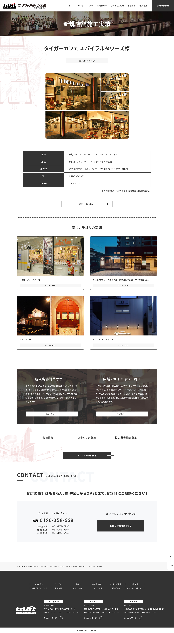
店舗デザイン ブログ (39, 588)
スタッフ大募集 (87, 437)
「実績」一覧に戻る (86, 204)
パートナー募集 (96, 588)
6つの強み (39, 584)
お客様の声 (102, 5)
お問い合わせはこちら (120, 525)
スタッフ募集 (77, 588)
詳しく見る (50, 414)
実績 (91, 5)
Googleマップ (50, 618)
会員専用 (143, 5)
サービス (81, 5)
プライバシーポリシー (135, 588)
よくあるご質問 (117, 5)
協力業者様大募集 (126, 437)
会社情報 (132, 5)
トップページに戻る (86, 455)
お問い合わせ (163, 5)
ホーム (71, 5)
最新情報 (58, 588)
